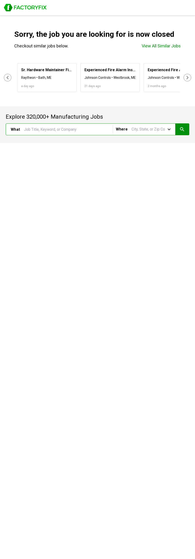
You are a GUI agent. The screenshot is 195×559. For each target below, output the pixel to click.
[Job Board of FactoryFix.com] (25, 7)
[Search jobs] (182, 129)
